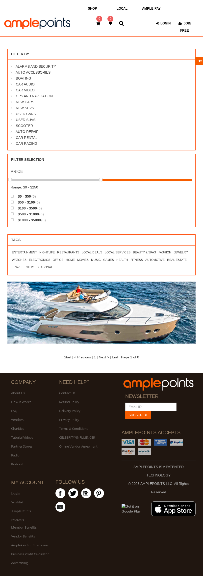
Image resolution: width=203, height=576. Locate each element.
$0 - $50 (26, 196)
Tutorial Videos (22, 437)
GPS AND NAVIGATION (34, 96)
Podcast (17, 464)
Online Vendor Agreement (78, 446)
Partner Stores (21, 446)
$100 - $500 (29, 208)
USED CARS (26, 114)
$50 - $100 (28, 202)
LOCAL (122, 8)
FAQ (14, 411)
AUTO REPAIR (27, 132)
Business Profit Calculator (30, 554)
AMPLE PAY (151, 8)
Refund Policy (69, 402)
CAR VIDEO (25, 90)
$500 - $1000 (30, 214)
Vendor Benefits (23, 536)
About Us (18, 393)
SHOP (92, 8)
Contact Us (67, 393)
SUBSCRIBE (138, 415)
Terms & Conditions (73, 428)
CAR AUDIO (25, 84)
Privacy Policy (69, 419)
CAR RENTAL (26, 138)
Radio (15, 455)
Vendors (17, 419)
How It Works (21, 402)
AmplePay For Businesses (30, 545)
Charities (17, 428)
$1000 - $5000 (31, 220)
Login (15, 493)
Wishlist (17, 502)
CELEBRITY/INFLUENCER (77, 437)
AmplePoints (21, 511)
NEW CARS (25, 102)
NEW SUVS (25, 108)
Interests (17, 520)
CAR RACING (26, 143)
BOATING (23, 78)
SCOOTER (24, 126)
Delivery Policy (69, 411)
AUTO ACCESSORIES (33, 72)
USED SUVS (25, 120)
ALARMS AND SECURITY (36, 66)
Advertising (19, 563)
